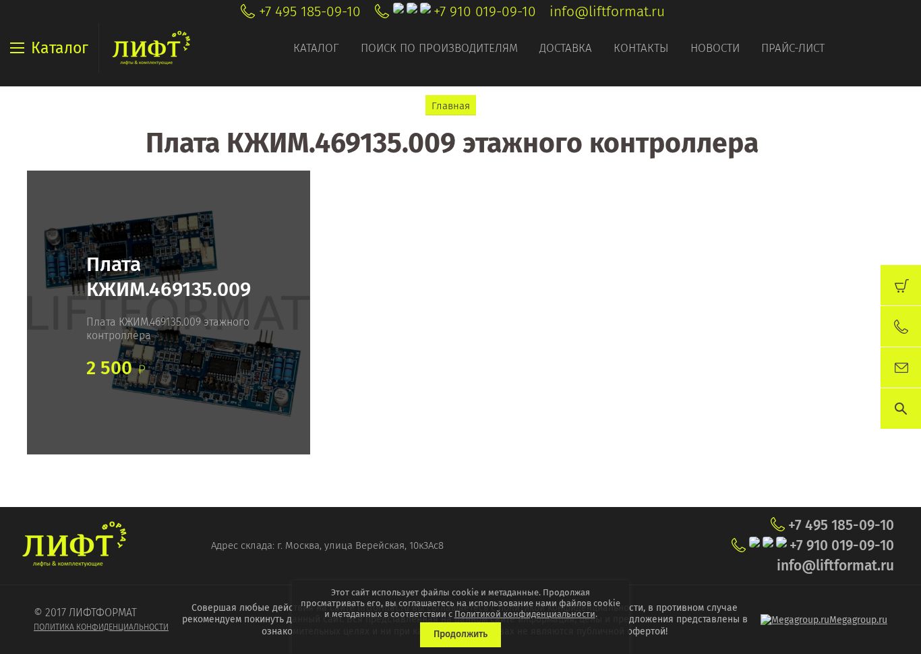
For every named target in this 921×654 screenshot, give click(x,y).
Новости (715, 48)
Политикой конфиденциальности (524, 614)
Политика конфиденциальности (101, 627)
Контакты (641, 48)
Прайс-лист (793, 48)
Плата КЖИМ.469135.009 (168, 276)
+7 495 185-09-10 (310, 11)
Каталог (316, 48)
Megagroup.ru (858, 620)
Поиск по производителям (439, 48)
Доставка (565, 48)
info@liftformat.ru (607, 11)
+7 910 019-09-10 (485, 11)
